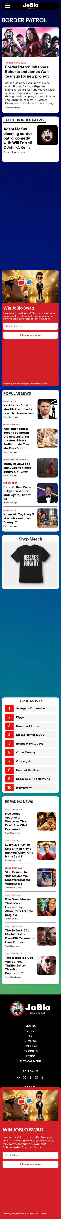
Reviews (31, 1041)
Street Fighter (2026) (30, 734)
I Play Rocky (24, 787)
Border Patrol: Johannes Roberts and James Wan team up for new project (27, 72)
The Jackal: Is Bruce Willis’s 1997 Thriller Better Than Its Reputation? (19, 965)
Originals (30, 1051)
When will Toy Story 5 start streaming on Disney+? (18, 518)
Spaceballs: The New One (33, 778)
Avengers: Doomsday (30, 708)
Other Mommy (26, 752)
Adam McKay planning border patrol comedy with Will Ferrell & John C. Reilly (17, 138)
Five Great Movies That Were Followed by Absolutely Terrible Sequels (19, 907)
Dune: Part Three (27, 726)
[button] (7, 6)
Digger (21, 717)
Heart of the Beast (28, 770)
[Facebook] (30, 1077)
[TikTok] (42, 1077)
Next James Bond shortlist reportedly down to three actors (18, 409)
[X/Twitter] (24, 1077)
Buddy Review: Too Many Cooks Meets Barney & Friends (17, 467)
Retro (30, 1056)
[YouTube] (18, 1077)
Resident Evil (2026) (29, 743)
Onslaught (23, 761)
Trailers (30, 1046)
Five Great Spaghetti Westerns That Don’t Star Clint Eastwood (16, 821)
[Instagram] (36, 1077)
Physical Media (30, 1061)
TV (30, 1035)
